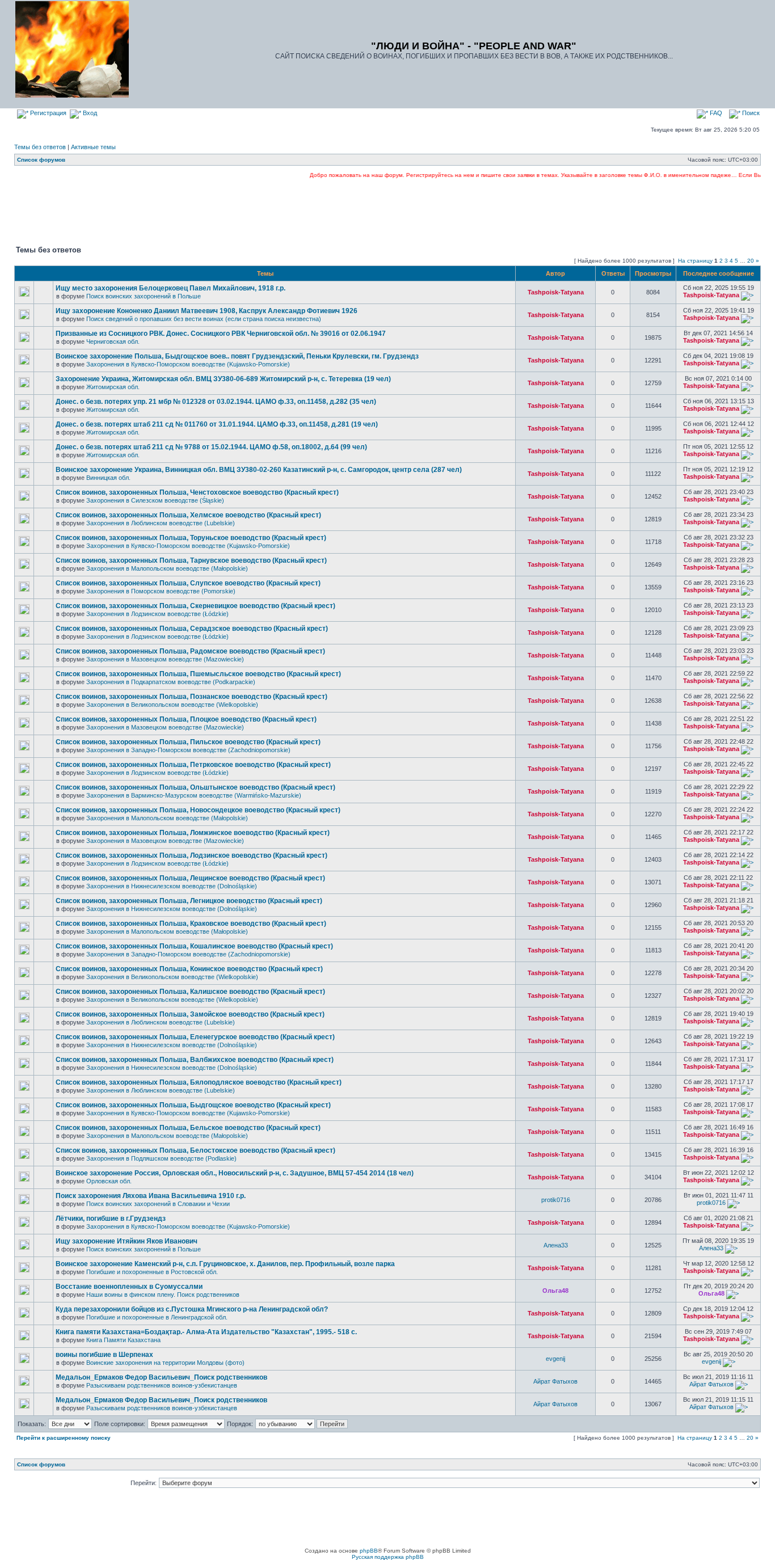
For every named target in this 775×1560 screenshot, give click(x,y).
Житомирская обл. (113, 386)
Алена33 (556, 1245)
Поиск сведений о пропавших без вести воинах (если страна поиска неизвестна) (203, 318)
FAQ (715, 112)
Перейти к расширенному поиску (63, 1438)
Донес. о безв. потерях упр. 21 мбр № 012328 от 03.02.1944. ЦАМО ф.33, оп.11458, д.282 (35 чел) (216, 402)
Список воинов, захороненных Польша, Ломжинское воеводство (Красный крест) (193, 833)
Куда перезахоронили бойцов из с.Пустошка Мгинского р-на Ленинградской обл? (192, 1309)
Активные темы (93, 147)
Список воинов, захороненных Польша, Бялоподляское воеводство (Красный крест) (199, 1082)
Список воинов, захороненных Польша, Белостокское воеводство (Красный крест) (195, 1150)
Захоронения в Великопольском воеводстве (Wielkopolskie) (172, 704)
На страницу (695, 261)
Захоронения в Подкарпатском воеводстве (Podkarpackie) (170, 681)
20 (750, 261)
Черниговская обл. (113, 341)
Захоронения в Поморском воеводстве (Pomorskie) (160, 591)
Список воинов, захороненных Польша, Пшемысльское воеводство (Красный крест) (198, 674)
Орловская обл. (109, 1181)
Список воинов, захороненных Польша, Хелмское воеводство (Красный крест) (188, 515)
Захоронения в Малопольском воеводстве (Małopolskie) (167, 568)
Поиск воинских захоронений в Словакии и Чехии (158, 1203)
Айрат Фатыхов (555, 1381)
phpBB (369, 1551)
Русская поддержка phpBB (388, 1557)
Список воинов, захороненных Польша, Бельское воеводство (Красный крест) (188, 1128)
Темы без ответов (40, 147)
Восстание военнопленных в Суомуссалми (129, 1287)
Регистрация (47, 112)
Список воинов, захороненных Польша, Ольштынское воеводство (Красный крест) (195, 787)
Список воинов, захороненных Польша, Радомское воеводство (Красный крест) (190, 651)
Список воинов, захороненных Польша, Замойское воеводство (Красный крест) (190, 1014)
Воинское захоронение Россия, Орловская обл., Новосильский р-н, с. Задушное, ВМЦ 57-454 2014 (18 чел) (235, 1173)
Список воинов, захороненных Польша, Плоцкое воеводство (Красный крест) (186, 719)
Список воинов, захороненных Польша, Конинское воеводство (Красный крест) (189, 969)
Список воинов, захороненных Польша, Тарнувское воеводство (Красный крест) (191, 560)
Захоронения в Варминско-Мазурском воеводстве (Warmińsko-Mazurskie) (193, 795)
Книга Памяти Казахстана (123, 1339)
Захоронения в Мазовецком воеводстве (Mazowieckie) (165, 659)
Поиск (750, 112)
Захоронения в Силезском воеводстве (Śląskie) (155, 500)
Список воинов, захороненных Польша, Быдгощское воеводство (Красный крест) (193, 1105)
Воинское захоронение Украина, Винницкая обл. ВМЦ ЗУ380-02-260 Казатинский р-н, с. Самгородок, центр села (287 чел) (259, 470)
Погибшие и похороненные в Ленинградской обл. (157, 1317)
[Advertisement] (387, 211)
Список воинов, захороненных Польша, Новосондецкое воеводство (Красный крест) (198, 810)
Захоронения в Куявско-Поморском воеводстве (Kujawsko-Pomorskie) (188, 364)
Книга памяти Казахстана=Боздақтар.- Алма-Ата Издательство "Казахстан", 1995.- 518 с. (206, 1332)
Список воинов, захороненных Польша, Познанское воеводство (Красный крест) (191, 697)
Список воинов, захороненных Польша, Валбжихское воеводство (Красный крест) (195, 1060)
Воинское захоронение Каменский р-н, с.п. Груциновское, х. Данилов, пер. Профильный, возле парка (225, 1264)
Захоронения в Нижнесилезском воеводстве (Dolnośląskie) (171, 886)
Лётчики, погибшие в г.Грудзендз (111, 1218)
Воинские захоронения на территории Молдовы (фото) (165, 1362)
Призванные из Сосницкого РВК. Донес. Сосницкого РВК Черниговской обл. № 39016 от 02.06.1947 (221, 334)
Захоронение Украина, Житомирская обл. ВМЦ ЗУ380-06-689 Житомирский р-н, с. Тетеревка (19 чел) (223, 379)
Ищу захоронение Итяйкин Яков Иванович (126, 1241)
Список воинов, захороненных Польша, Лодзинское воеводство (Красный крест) (191, 855)
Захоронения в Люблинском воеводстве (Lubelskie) (160, 523)
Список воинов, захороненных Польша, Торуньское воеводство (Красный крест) (191, 538)
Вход (89, 112)
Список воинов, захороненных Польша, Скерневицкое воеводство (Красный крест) (195, 606)
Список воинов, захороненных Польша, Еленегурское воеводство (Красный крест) (195, 1037)
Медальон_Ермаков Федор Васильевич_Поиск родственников (161, 1377)
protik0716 (555, 1199)
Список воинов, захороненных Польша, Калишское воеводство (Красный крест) (190, 992)
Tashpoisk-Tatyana (556, 292)
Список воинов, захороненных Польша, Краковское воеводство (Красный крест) (191, 923)
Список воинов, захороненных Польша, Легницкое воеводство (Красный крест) (189, 901)
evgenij (555, 1358)
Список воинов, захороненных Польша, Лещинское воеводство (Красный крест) (190, 878)
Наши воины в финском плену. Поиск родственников (162, 1294)
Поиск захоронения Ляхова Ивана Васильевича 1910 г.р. (151, 1196)
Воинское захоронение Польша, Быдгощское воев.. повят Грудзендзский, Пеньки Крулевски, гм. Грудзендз (237, 356)
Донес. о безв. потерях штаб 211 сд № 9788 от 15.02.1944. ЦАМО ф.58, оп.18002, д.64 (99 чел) (211, 447)
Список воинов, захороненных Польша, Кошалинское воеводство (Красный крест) (194, 946)
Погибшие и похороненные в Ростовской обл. (152, 1271)
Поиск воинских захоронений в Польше (143, 296)
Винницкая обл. (108, 477)
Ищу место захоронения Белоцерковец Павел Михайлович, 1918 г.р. (170, 288)
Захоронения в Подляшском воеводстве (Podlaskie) (161, 1158)
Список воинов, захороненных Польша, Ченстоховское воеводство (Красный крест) (197, 492)
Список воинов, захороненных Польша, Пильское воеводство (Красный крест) (188, 742)
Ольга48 (555, 1290)
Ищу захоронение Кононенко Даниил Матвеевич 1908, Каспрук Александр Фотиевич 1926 (206, 311)
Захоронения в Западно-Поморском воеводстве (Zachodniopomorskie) (188, 750)
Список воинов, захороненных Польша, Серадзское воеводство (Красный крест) (192, 629)
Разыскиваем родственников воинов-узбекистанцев (161, 1385)
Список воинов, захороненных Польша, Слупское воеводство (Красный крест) (188, 583)
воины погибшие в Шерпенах (104, 1355)
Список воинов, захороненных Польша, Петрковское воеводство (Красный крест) (193, 765)
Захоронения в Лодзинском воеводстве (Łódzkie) (157, 613)
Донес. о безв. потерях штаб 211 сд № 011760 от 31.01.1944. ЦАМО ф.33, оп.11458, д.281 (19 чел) (217, 424)
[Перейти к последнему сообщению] (747, 295)
